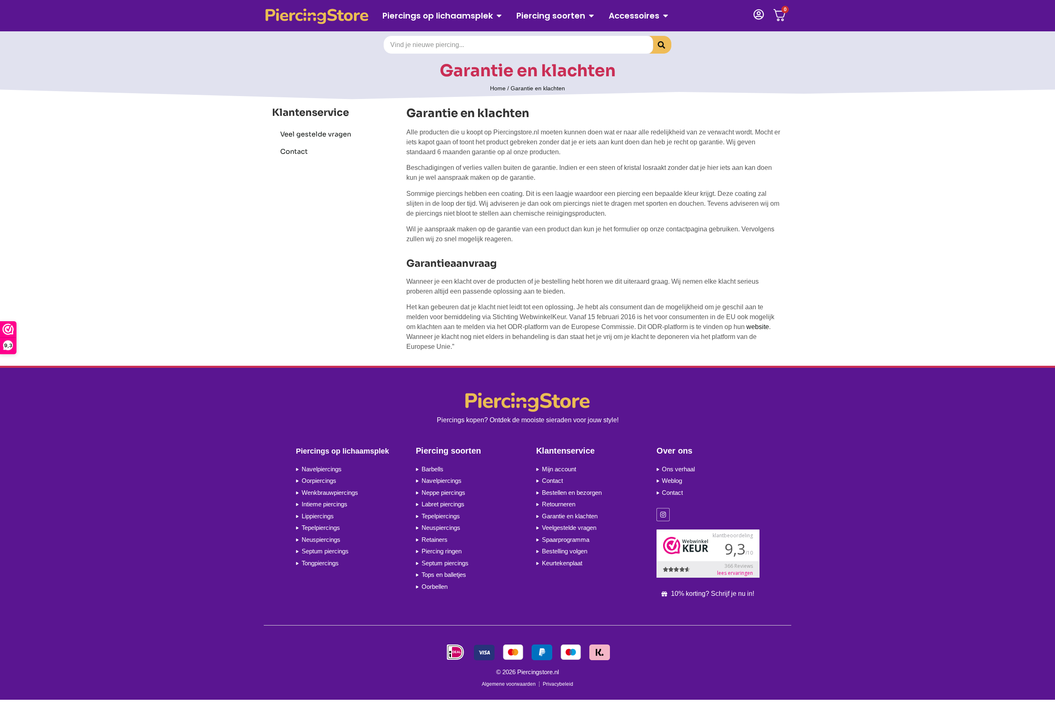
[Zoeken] (655, 44)
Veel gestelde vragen (315, 134)
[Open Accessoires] (665, 15)
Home (498, 88)
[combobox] (518, 44)
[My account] (758, 14)
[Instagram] (663, 514)
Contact (294, 151)
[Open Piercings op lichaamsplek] (499, 15)
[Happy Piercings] (320, 16)
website (757, 326)
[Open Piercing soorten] (591, 15)
